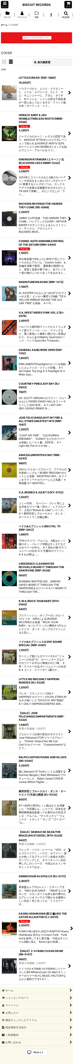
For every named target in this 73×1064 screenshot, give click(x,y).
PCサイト (39, 1052)
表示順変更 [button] (44, 62)
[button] (4, 4)
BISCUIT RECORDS (36, 5)
